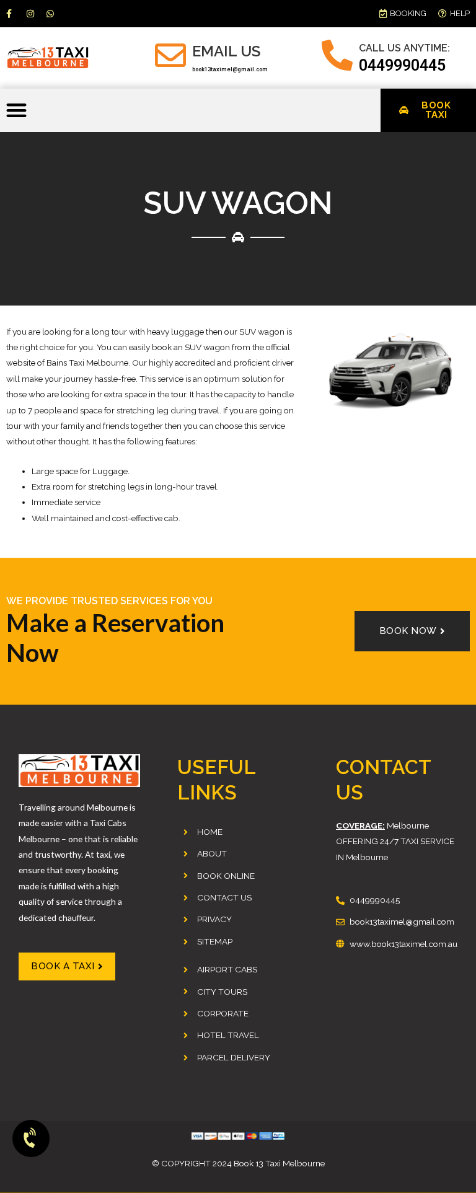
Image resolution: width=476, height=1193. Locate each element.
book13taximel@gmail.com (230, 69)
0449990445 (402, 65)
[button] (16, 110)
